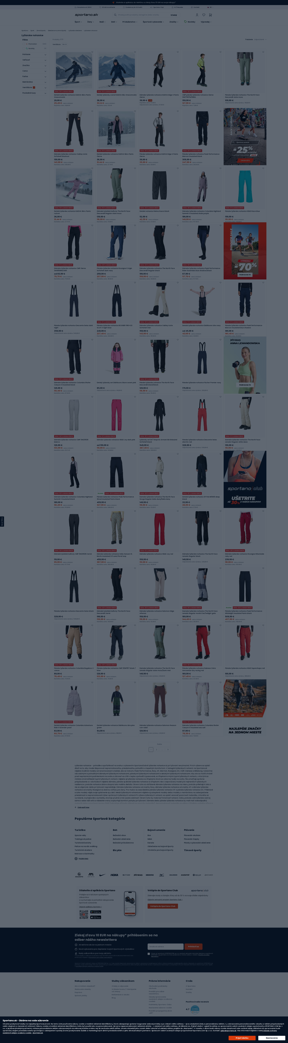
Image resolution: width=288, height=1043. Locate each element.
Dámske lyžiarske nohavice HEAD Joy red (156, 554)
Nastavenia (272, 1038)
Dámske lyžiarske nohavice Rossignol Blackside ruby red (244, 555)
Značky (173, 22)
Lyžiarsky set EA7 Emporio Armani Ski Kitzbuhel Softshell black (158, 441)
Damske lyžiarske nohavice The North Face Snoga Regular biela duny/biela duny (157, 498)
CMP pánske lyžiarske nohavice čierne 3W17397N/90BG (197, 96)
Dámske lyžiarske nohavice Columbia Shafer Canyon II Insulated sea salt (200, 726)
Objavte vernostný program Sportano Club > (165, 899)
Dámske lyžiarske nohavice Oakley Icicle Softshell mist (156, 326)
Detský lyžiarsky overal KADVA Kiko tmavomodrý (117, 95)
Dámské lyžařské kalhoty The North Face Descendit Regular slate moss (113, 212)
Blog (113, 998)
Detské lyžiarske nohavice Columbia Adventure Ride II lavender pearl (73, 726)
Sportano (25, 30)
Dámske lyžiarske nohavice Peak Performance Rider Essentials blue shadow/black (201, 269)
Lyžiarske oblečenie (75, 30)
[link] (197, 15)
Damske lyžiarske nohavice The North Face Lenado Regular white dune (242, 441)
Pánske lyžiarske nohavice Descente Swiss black (74, 611)
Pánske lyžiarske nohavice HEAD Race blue (242, 211)
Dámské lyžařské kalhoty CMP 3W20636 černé (73, 554)
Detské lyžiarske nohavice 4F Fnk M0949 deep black (201, 498)
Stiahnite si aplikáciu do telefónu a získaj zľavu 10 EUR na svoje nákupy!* (146, 2)
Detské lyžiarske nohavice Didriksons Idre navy (201, 325)
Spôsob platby (81, 995)
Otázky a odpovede (120, 986)
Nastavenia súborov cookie (160, 1008)
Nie (64, 44)
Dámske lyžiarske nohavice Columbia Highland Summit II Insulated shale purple (201, 212)
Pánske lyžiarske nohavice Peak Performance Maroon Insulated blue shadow (243, 326)
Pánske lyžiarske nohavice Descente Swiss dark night (73, 326)
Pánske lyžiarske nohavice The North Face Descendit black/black (157, 383)
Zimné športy (41, 30)
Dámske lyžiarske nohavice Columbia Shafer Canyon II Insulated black (72, 383)
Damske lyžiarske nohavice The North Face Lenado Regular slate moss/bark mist (157, 669)
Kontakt (196, 7)
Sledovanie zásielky (83, 989)
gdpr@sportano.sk (228, 1031)
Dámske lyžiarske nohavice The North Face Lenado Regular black (199, 555)
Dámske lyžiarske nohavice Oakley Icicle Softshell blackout (70, 155)
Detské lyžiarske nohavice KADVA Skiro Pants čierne (115, 155)
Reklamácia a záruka (120, 995)
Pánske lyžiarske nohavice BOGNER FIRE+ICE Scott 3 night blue (114, 326)
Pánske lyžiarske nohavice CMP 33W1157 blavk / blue (116, 669)
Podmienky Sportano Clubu (160, 1004)
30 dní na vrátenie (108, 7)
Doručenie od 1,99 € (84, 7)
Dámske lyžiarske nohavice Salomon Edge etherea (157, 612)
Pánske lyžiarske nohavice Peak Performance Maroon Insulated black (200, 155)
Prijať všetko (242, 1038)
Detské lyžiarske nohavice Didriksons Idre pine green (116, 726)
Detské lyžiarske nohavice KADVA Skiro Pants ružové (72, 212)
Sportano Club (158, 7)
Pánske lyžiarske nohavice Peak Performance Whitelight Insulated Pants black (243, 612)
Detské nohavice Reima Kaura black (154, 211)
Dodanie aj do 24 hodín (134, 7)
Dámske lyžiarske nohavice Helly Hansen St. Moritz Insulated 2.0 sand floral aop (114, 555)
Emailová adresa (157, 947)
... (162, 749)
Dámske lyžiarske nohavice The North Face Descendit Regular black (157, 269)
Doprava (78, 992)
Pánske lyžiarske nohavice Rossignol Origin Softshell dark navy (114, 269)
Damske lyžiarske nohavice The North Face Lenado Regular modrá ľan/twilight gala (199, 612)
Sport (32, 30)
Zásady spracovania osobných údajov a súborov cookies (160, 999)
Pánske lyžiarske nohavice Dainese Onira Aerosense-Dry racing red (199, 669)
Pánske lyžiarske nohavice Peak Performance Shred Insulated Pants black (115, 498)
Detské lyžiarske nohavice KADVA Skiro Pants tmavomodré (72, 96)
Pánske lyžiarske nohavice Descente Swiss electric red (199, 441)
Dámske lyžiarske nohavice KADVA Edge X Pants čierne (159, 96)
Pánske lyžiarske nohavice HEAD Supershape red (245, 668)
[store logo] (86, 15)
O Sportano (191, 986)
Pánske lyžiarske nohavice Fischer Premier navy (201, 382)
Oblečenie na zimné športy (57, 30)
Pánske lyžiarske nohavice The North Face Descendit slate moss (242, 96)
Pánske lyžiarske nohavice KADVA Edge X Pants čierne (159, 155)
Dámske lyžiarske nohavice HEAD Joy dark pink (116, 440)
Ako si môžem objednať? (85, 986)
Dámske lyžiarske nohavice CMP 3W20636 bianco (71, 441)
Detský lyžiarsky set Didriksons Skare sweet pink (116, 382)
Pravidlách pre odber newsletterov (100, 957)
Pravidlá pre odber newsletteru (156, 992)
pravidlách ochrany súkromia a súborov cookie (89, 966)
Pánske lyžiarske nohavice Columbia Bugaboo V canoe (74, 669)
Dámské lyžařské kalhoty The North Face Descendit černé (113, 612)
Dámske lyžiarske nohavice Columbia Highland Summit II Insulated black (73, 498)
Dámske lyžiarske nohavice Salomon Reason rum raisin (158, 726)
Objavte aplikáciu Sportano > (90, 907)
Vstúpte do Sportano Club (162, 906)
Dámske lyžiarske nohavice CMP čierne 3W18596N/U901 (70, 269)
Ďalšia (159, 744)
